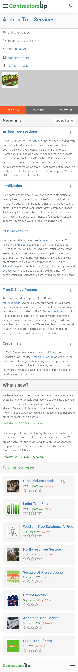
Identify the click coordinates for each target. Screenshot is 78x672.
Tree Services (34, 141)
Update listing (64, 120)
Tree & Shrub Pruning (20, 289)
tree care (11, 158)
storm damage (11, 302)
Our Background (16, 231)
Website (39, 110)
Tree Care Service (42, 357)
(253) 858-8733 (17, 49)
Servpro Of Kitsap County (43, 572)
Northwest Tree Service (42, 549)
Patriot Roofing (35, 595)
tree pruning (53, 311)
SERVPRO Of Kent (37, 641)
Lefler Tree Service (38, 503)
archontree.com (18, 58)
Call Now (13, 110)
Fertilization (12, 186)
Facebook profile (18, 66)
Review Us (65, 110)
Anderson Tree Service (41, 618)
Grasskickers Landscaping (44, 481)
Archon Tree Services (29, 19)
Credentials (12, 343)
